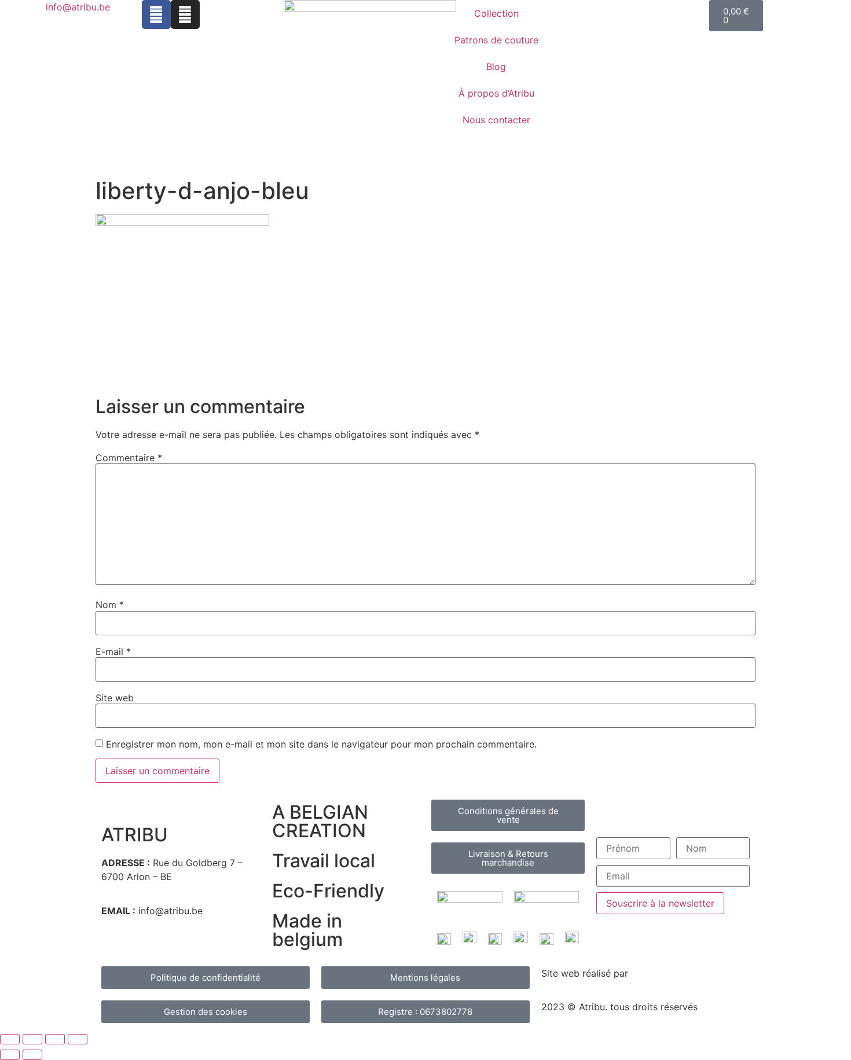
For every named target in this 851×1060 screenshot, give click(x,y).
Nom (110, 604)
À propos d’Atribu (496, 93)
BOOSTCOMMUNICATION (687, 973)
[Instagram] (185, 14)
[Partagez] (55, 1039)
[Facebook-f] (156, 14)
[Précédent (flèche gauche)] (10, 1055)
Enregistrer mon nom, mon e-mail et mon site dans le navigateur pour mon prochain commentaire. (321, 744)
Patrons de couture (496, 40)
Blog (496, 66)
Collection (496, 13)
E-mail (113, 651)
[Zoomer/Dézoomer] (10, 1039)
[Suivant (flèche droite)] (32, 1055)
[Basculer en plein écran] (32, 1039)
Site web (115, 697)
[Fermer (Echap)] (77, 1039)
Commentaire (129, 457)
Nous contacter (496, 120)
